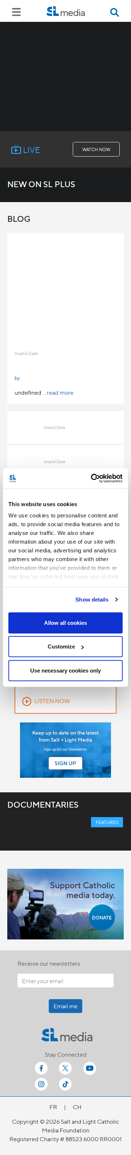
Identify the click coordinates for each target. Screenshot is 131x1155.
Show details (91, 599)
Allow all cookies (65, 622)
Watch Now (96, 149)
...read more (58, 392)
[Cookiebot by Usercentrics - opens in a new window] (92, 478)
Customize (61, 646)
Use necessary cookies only (65, 670)
